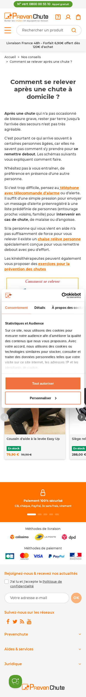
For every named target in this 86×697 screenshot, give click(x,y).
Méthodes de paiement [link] (43, 548)
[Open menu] (7, 30)
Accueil (10, 57)
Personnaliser (40, 398)
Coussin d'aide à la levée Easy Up (33, 439)
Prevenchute (16, 634)
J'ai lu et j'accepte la (36, 584)
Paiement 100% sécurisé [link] (43, 501)
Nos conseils (31, 57)
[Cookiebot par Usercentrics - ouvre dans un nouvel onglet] (62, 295)
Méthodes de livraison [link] (43, 529)
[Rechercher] (74, 30)
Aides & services (18, 649)
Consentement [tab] (16, 307)
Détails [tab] (39, 307)
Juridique (13, 664)
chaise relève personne (59, 239)
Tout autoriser (43, 383)
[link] (68, 17)
